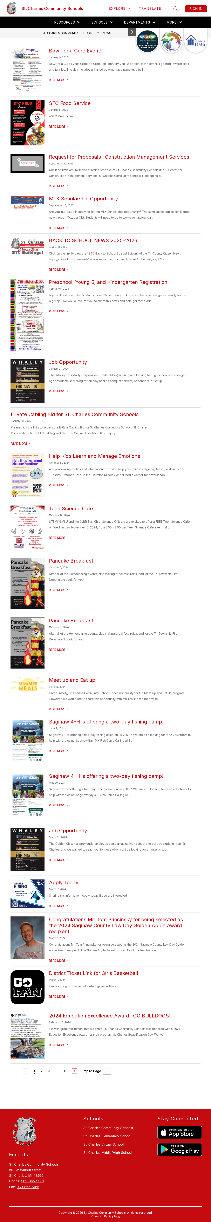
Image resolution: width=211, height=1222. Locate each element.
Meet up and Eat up (72, 680)
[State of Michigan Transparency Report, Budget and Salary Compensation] (171, 40)
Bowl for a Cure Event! (75, 51)
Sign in (196, 9)
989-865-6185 (28, 1187)
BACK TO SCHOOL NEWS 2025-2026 (93, 240)
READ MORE (58, 80)
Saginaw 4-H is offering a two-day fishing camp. (106, 722)
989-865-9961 (32, 1181)
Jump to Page (90, 1071)
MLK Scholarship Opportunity (83, 199)
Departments (137, 22)
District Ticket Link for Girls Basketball (93, 973)
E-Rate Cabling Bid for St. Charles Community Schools (75, 414)
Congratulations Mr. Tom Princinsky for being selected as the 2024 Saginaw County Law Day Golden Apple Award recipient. (116, 925)
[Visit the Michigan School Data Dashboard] (195, 40)
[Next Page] (74, 1071)
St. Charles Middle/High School (107, 1153)
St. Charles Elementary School (107, 1136)
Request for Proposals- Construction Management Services (119, 157)
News (107, 33)
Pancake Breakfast (71, 561)
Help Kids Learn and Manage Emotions (94, 456)
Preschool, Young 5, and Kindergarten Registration (108, 282)
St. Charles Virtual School (103, 1144)
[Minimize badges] (132, 32)
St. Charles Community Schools (67, 33)
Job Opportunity (68, 362)
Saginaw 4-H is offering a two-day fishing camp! (106, 776)
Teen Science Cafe (71, 509)
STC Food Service (70, 103)
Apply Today (63, 882)
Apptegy (114, 1216)
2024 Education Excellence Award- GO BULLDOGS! (109, 1016)
